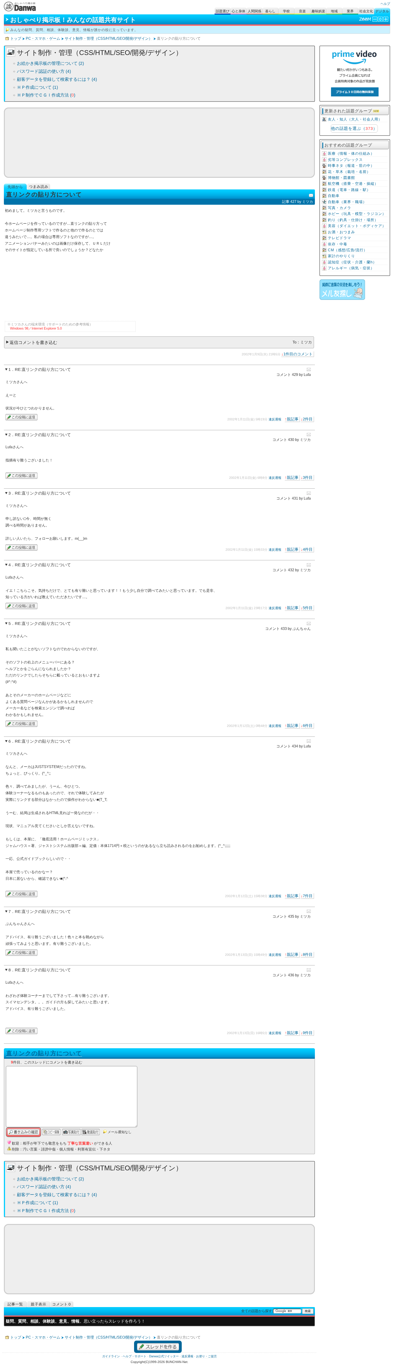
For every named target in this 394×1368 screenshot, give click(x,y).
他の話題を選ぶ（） (354, 128)
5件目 (308, 607)
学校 (286, 11)
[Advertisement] (159, 143)
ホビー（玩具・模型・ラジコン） (357, 214)
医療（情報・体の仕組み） (351, 153)
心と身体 (238, 11)
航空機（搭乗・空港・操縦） (353, 184)
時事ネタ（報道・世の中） (351, 166)
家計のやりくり (341, 256)
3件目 (308, 477)
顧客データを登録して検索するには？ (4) (57, 79)
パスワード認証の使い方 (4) (44, 71)
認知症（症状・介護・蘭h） (352, 262)
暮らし (270, 11)
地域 (334, 11)
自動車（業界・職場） (347, 202)
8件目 (308, 954)
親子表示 (38, 1304)
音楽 (302, 11)
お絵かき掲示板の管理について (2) (50, 63)
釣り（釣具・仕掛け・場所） (353, 220)
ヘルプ (385, 3)
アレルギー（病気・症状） (351, 268)
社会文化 (366, 11)
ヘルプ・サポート (134, 1356)
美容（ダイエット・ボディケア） (357, 226)
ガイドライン (111, 1356)
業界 (350, 11)
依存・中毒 (337, 244)
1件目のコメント (298, 354)
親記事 (292, 419)
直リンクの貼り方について (44, 1053)
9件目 (308, 1032)
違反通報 (275, 419)
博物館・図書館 (341, 178)
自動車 (334, 196)
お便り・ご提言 (206, 1356)
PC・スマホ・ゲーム (43, 38)
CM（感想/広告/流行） (347, 250)
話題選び (222, 11)
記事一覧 (15, 1304)
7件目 (308, 896)
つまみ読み (38, 187)
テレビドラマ (339, 238)
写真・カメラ (339, 208)
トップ (15, 38)
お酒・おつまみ (341, 232)
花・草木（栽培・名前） (349, 172)
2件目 (308, 419)
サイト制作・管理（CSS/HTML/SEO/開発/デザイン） (108, 38)
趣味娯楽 (318, 11)
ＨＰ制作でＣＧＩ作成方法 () (46, 95)
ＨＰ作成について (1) (37, 87)
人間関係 (254, 11)
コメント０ (62, 1304)
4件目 (308, 549)
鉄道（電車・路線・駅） (349, 190)
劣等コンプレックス (345, 160)
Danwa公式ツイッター (164, 1356)
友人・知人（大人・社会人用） (355, 119)
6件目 (308, 725)
